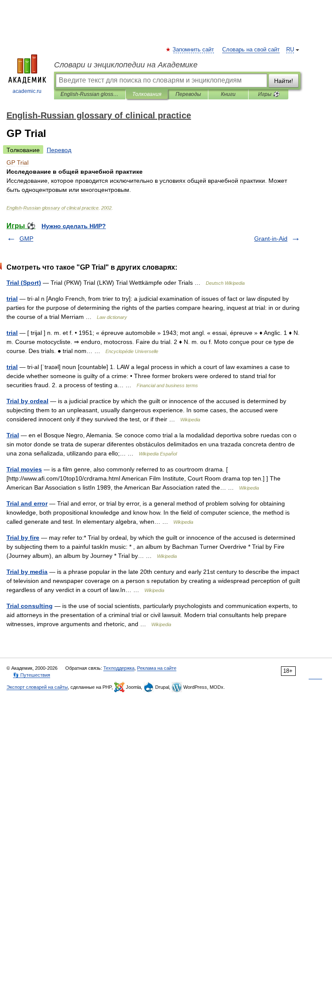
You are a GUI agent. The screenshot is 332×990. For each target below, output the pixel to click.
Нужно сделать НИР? (74, 226)
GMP (26, 238)
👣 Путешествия (31, 675)
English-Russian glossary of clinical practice (90, 94)
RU (290, 50)
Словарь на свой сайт (251, 50)
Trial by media (27, 571)
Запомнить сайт (193, 50)
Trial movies (24, 469)
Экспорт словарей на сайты (37, 687)
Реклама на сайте (156, 668)
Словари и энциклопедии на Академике (126, 64)
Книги (228, 94)
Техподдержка (118, 668)
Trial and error (27, 503)
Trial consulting (29, 605)
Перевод (59, 149)
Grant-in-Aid (270, 238)
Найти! (283, 80)
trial (12, 298)
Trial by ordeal (27, 401)
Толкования (146, 94)
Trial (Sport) (23, 282)
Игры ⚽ (268, 94)
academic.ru (27, 91)
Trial (12, 435)
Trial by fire (22, 537)
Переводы (188, 94)
